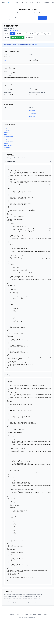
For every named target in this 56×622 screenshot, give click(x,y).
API (31, 614)
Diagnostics (47, 34)
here (36, 44)
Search (42, 18)
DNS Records (21, 34)
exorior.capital (7, 134)
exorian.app (7, 147)
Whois (6, 34)
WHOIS (17, 2)
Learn (17, 614)
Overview (11, 614)
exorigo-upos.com (9, 128)
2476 (5, 60)
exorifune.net (7, 130)
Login (52, 2)
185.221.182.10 (14, 31)
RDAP (22, 2)
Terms (39, 614)
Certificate (30, 34)
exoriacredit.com (8, 136)
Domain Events (38, 2)
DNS (26, 2)
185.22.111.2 (32, 117)
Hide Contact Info (18, 37)
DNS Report (24, 614)
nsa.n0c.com (8, 111)
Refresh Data (29, 37)
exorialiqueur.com (8, 141)
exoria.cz (6, 143)
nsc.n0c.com (8, 117)
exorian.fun (7, 132)
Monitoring (46, 2)
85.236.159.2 (32, 114)
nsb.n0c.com (8, 114)
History (7, 37)
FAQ (34, 614)
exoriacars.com (8, 145)
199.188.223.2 (32, 111)
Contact (45, 614)
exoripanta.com (8, 139)
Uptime (31, 2)
